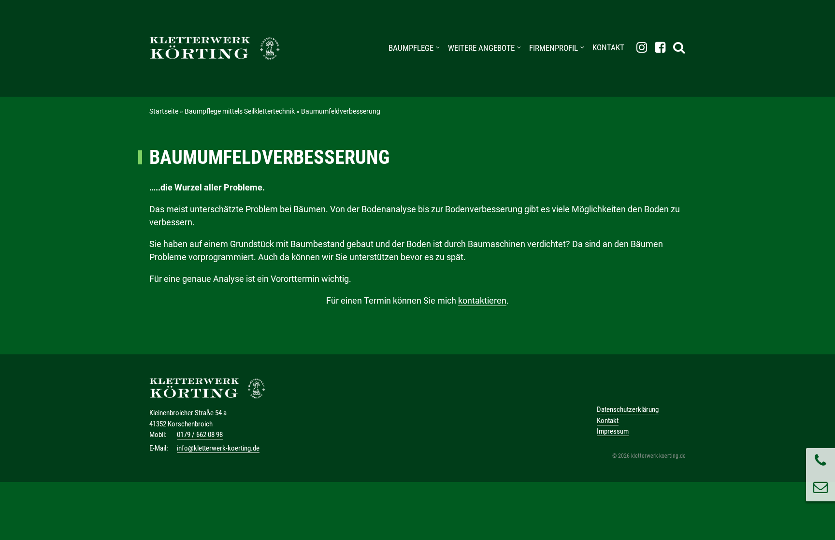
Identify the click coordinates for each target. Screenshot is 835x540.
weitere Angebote (481, 48)
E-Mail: (158, 448)
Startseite (163, 111)
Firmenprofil (553, 48)
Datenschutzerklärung (628, 409)
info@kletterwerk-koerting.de (218, 448)
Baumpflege (411, 48)
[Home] (214, 48)
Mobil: (158, 434)
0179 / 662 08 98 (200, 434)
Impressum (613, 431)
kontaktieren (482, 300)
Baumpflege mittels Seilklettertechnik (240, 111)
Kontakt (608, 47)
